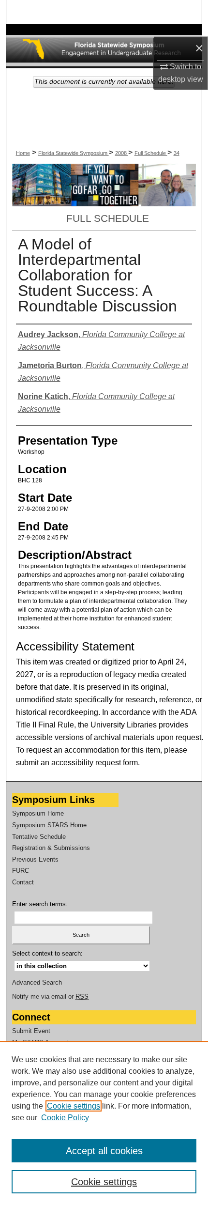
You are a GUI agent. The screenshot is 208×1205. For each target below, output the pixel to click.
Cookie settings (73, 1106)
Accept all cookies (104, 1150)
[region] (104, 1123)
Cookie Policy (65, 1117)
